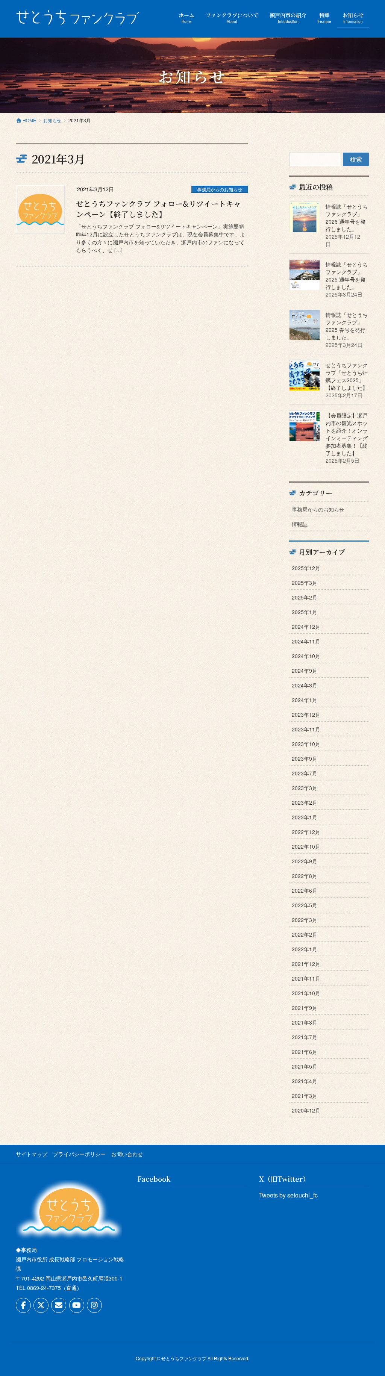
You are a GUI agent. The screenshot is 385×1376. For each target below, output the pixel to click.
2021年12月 (306, 963)
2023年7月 (304, 773)
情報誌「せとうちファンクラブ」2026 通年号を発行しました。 (347, 218)
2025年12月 (306, 568)
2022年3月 (304, 919)
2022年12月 (306, 832)
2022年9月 (304, 861)
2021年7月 (304, 1037)
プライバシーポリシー (79, 1154)
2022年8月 (304, 875)
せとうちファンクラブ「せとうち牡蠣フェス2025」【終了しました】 (347, 376)
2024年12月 (306, 626)
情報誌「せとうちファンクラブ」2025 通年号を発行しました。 (347, 275)
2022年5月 (304, 905)
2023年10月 (306, 744)
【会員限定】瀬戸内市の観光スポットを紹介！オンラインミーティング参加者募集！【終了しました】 (347, 434)
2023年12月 (306, 714)
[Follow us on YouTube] (76, 1305)
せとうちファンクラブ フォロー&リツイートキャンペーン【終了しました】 (158, 208)
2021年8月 (304, 1022)
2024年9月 (304, 670)
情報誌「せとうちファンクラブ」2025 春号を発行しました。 (347, 326)
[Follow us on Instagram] (94, 1305)
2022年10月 (306, 846)
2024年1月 (304, 700)
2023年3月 (304, 788)
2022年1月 (304, 949)
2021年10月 (306, 993)
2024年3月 (304, 685)
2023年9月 (304, 758)
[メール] (58, 1305)
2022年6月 (304, 890)
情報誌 (300, 524)
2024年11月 (306, 641)
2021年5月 (304, 1066)
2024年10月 (306, 656)
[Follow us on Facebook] (23, 1305)
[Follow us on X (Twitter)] (41, 1305)
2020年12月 (306, 1110)
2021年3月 (304, 1095)
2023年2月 (304, 802)
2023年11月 (306, 729)
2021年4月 (304, 1081)
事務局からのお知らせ (219, 189)
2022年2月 (304, 934)
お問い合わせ (127, 1154)
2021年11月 (306, 978)
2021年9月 (304, 1007)
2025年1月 (304, 612)
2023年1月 (304, 817)
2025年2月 (304, 597)
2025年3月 (304, 582)
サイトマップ (31, 1154)
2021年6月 (304, 1051)
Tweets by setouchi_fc (288, 1195)
